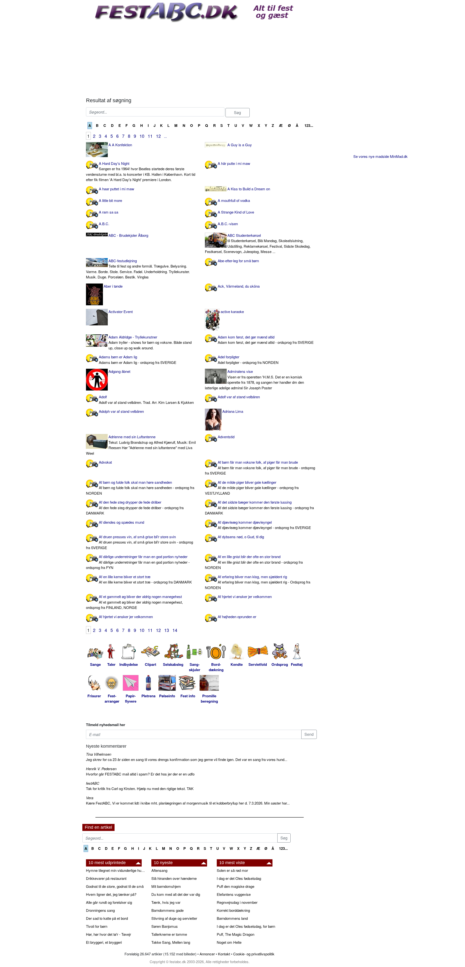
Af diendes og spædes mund (121, 522)
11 (150, 136)
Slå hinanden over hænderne (174, 878)
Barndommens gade (167, 910)
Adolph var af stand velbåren (121, 411)
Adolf (146, 399)
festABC (92, 783)
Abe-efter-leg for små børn (238, 260)
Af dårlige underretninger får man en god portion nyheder (138, 562)
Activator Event (120, 311)
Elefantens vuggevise (234, 894)
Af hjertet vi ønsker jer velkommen (245, 596)
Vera (89, 797)
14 (174, 630)
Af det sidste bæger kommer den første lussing (259, 507)
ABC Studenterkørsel (257, 243)
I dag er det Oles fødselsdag (239, 878)
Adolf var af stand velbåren (239, 396)
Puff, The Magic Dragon (235, 934)
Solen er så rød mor (232, 870)
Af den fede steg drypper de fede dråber (135, 507)
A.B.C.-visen (228, 223)
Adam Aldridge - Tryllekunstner (150, 342)
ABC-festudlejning (138, 269)
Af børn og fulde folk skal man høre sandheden (140, 488)
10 (142, 136)
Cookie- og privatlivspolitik (253, 953)
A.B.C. (104, 223)
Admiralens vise (254, 379)
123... (308, 125)
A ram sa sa (108, 212)
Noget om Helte (229, 942)
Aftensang (159, 870)
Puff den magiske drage (235, 886)
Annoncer (207, 953)
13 (166, 630)
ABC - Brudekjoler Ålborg (128, 235)
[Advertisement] (201, 58)
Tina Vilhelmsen (98, 754)
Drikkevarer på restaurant (106, 878)
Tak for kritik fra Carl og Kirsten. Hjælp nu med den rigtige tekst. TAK (140, 788)
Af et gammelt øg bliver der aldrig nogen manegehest (134, 602)
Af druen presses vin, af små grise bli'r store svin (139, 542)
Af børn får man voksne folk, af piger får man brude (260, 468)
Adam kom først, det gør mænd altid (266, 339)
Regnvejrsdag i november (237, 902)
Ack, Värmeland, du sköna (239, 286)
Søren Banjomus (164, 926)
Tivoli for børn (96, 926)
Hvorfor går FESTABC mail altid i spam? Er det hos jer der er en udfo (140, 773)
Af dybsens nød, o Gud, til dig (241, 536)
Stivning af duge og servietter (174, 918)
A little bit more (110, 200)
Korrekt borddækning (233, 910)
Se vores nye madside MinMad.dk (380, 156)
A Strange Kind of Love (236, 212)
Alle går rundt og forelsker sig (109, 902)
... (165, 136)
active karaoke (232, 311)
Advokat (105, 462)
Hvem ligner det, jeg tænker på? (111, 894)
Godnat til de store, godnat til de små (115, 886)
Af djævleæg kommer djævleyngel (264, 525)
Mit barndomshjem (166, 886)
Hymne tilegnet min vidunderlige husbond (116, 870)
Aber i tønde (113, 286)
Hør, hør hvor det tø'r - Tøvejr (108, 934)
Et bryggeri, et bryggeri (104, 942)
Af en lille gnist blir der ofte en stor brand (254, 562)
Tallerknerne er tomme (169, 934)
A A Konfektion (120, 144)
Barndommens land (232, 918)
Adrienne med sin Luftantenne (141, 445)
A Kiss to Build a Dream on (248, 188)
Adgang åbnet (119, 371)
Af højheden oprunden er (237, 616)
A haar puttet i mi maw (116, 188)
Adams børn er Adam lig (137, 359)
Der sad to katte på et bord (107, 918)
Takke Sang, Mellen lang (170, 942)
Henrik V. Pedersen (101, 768)
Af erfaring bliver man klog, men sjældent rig (257, 582)
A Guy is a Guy (239, 144)
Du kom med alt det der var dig (175, 894)
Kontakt (224, 953)
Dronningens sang (100, 910)
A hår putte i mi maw (234, 163)
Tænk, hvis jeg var (165, 902)
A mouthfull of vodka (234, 200)
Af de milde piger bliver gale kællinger (252, 488)
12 (158, 136)
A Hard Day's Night (140, 171)
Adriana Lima (232, 411)
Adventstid (226, 436)
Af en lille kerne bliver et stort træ (145, 579)
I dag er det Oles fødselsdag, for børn (246, 926)
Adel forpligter (248, 359)
